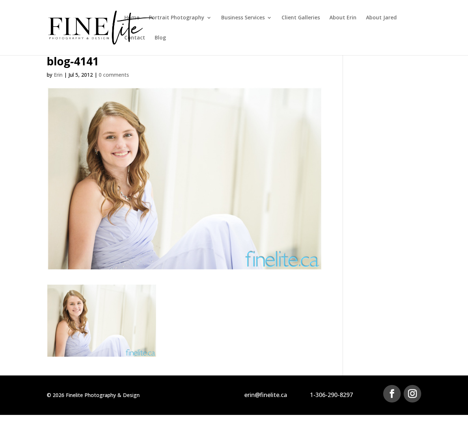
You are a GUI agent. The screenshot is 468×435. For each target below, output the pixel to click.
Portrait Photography (176, 18)
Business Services (243, 18)
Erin (58, 74)
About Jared (381, 18)
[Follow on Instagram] (412, 393)
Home (131, 18)
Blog (160, 38)
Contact (134, 38)
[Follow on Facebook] (392, 393)
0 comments (114, 74)
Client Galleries (301, 18)
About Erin (342, 18)
